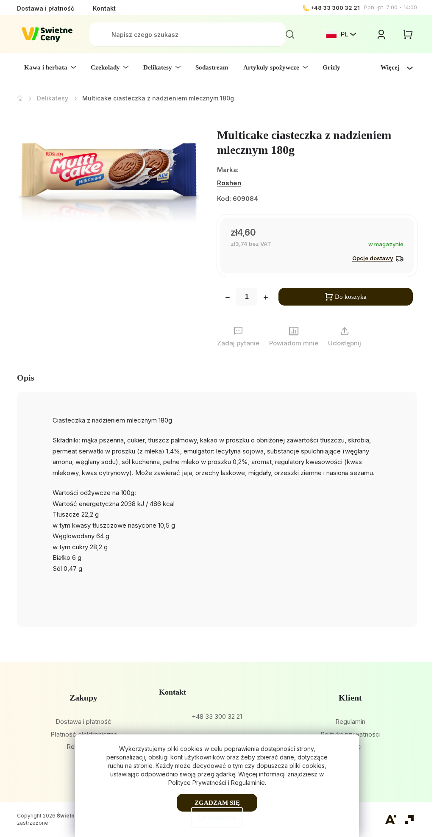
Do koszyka (351, 296)
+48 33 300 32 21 (335, 7)
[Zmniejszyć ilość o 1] (227, 298)
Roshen (229, 183)
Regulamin (350, 721)
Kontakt (104, 8)
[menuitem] (50, 67)
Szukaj (290, 34)
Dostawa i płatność (45, 8)
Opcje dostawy (372, 258)
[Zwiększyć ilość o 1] (266, 298)
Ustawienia (217, 817)
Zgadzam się (217, 802)
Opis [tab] (25, 377)
